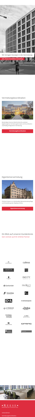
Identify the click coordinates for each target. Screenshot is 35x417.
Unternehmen (6, 413)
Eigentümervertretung (17, 208)
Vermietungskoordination (17, 131)
